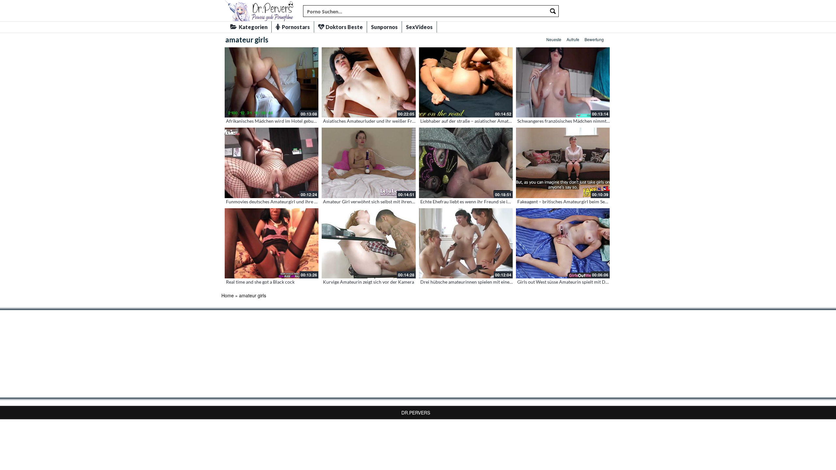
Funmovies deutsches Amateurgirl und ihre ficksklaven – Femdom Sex (296, 201)
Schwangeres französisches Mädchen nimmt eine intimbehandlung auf (588, 121)
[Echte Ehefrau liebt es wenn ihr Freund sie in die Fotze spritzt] (466, 163)
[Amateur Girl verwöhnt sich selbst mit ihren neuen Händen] (368, 163)
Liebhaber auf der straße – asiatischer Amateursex (471, 121)
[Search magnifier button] (552, 11)
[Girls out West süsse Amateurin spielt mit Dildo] (563, 243)
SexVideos (419, 27)
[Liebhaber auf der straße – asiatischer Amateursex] (466, 82)
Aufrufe (573, 39)
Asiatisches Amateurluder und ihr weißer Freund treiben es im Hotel (392, 121)
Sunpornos (384, 27)
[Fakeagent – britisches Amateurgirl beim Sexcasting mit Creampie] (563, 163)
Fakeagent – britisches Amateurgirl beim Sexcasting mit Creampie (583, 201)
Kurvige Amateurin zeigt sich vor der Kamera (368, 282)
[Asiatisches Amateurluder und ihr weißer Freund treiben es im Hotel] (368, 82)
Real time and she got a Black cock (260, 282)
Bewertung (594, 39)
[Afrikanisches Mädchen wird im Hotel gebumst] (271, 82)
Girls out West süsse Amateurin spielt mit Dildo (565, 282)
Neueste (553, 39)
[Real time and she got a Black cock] (271, 243)
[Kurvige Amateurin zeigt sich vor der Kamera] (368, 243)
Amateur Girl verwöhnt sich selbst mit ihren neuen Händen (382, 201)
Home (227, 295)
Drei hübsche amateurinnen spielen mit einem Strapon (475, 282)
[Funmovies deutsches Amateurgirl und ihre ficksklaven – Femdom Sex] (271, 163)
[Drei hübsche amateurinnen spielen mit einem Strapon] (466, 243)
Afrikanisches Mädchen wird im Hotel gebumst (273, 121)
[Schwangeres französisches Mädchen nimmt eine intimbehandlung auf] (563, 82)
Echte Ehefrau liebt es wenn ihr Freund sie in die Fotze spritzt (481, 201)
